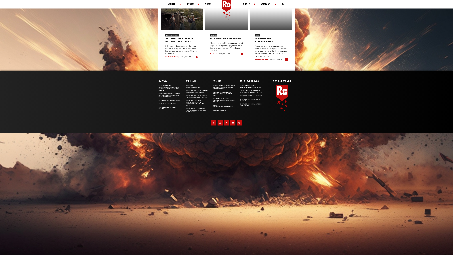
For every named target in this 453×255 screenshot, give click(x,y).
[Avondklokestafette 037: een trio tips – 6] (182, 19)
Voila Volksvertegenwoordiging (223, 106)
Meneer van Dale (261, 59)
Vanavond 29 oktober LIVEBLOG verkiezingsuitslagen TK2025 (224, 100)
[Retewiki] (239, 122)
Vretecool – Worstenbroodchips (193, 86)
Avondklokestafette (172, 35)
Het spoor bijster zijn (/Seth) (169, 100)
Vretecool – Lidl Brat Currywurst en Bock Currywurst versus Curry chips (195, 103)
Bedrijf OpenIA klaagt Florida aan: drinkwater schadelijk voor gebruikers (169, 95)
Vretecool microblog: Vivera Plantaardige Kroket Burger (196, 96)
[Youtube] (232, 122)
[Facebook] (213, 122)
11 (286, 59)
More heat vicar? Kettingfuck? (251, 95)
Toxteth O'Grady (172, 57)
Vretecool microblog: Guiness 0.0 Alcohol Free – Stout (197, 91)
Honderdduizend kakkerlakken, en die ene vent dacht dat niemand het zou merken (169, 88)
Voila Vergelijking (219, 110)
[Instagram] (220, 122)
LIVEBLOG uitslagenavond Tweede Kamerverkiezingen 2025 (222, 93)
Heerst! (257, 35)
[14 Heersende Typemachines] (271, 19)
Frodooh (213, 54)
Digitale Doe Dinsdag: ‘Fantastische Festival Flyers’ (250, 86)
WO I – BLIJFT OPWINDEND (167, 103)
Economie (214, 35)
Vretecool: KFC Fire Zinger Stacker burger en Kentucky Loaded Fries (196, 110)
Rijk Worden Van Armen (225, 38)
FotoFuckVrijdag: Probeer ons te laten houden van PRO (251, 91)
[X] (226, 122)
